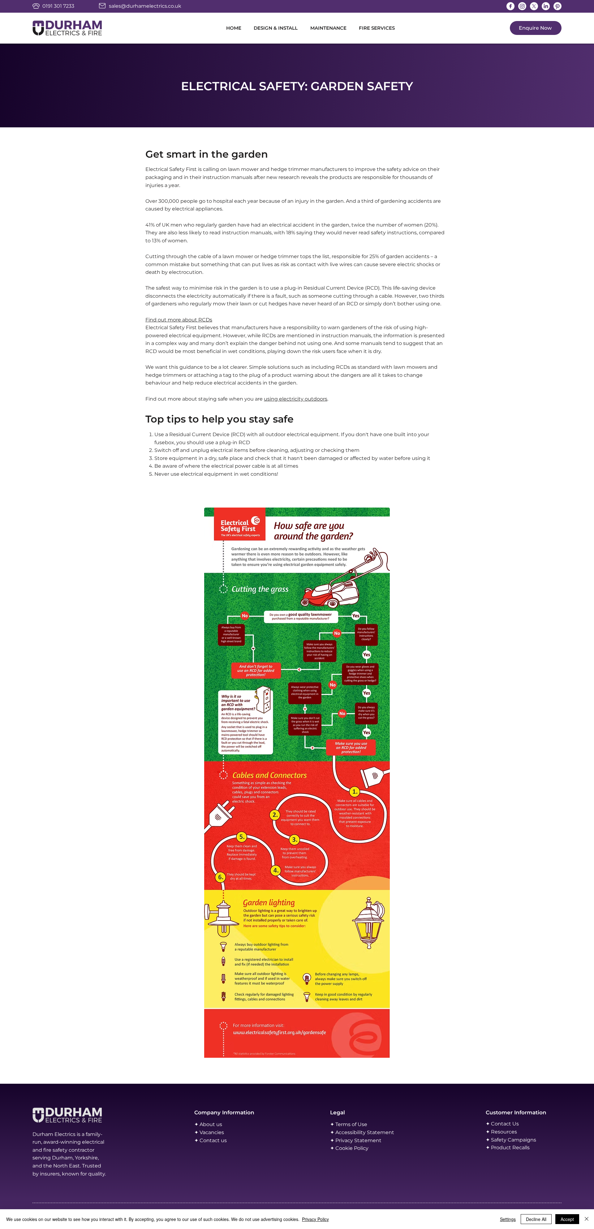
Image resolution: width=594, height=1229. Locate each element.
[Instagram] (522, 6)
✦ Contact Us (502, 1124)
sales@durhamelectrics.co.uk (145, 6)
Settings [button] (508, 1219)
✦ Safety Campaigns (511, 1140)
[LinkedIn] (546, 6)
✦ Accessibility (348, 1132)
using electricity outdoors (295, 399)
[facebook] (510, 6)
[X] (534, 6)
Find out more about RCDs (178, 320)
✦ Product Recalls (508, 1147)
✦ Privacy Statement (355, 1140)
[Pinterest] (557, 6)
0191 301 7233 (58, 6)
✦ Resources (501, 1132)
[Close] (586, 1219)
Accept (567, 1219)
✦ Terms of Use (348, 1124)
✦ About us (208, 1124)
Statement (380, 1132)
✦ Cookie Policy (349, 1148)
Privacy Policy (315, 1219)
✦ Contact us (210, 1140)
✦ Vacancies (209, 1132)
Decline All (536, 1219)
